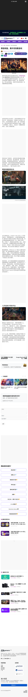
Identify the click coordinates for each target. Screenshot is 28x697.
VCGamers (7, 690)
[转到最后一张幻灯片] (23, 376)
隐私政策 (25, 692)
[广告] (14, 16)
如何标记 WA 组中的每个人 (17, 576)
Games (18, 51)
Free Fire (12, 603)
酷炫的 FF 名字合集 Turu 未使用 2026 (7, 388)
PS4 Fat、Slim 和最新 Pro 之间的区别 (18, 584)
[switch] (26, 38)
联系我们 (3, 669)
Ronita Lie (5, 51)
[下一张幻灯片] (25, 376)
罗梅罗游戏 (22, 76)
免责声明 (25, 691)
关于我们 (3, 667)
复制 (5, 55)
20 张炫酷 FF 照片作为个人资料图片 (18, 593)
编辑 (2, 666)
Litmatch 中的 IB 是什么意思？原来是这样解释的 (18, 609)
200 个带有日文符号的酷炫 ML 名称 (20, 388)
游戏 (4, 45)
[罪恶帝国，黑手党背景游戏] (9, 53)
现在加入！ (14, 685)
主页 (2, 45)
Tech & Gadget (13, 577)
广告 (2, 670)
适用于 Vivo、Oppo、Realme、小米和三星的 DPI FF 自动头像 (18, 601)
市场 (2, 665)
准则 (26, 690)
